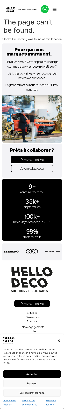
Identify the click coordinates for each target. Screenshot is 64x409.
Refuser (32, 383)
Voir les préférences (32, 392)
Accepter (32, 374)
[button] (59, 340)
